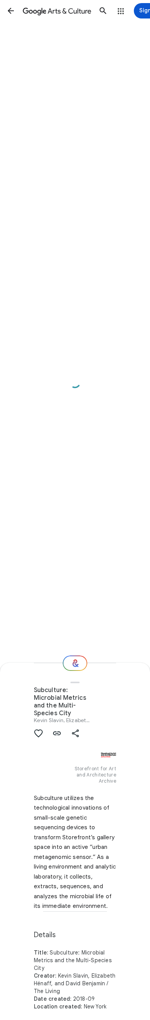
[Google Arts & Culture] (57, 11)
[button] (11, 11)
